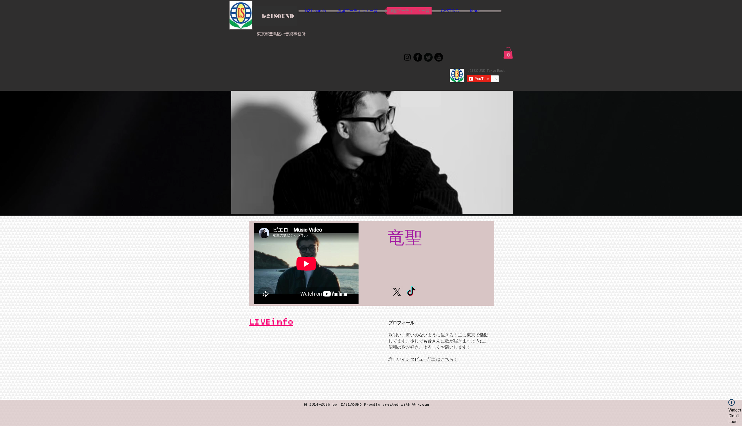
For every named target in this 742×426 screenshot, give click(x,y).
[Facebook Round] (417, 57)
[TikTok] (411, 292)
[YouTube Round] (438, 57)
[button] (508, 53)
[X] (397, 292)
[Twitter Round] (428, 57)
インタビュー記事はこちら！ (429, 359)
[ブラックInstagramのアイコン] (407, 57)
